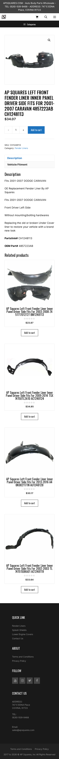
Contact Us (17, 638)
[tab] (29, 158)
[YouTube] (15, 680)
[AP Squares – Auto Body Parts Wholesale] (4, 17)
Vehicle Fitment (17, 164)
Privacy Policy (19, 661)
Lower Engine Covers (22, 634)
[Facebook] (37, 680)
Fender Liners (21, 148)
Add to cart (36, 130)
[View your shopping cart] (37, 17)
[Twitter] (30, 680)
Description (14, 158)
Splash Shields (19, 630)
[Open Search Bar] (45, 17)
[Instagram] (22, 680)
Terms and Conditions (23, 656)
